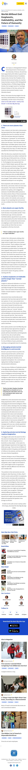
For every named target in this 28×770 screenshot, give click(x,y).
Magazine (3, 10)
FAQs (16, 759)
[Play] (3, 121)
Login (21, 760)
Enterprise (19, 759)
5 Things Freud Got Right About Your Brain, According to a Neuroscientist (13, 699)
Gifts (9, 759)
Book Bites (4, 26)
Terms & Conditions (9, 760)
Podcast (12, 759)
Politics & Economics (17, 738)
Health (16, 668)
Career (10, 738)
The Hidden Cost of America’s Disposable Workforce (11, 734)
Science (16, 26)
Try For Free (20, 3)
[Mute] (21, 121)
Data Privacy (16, 760)
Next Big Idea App (4, 759)
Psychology (11, 702)
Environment (11, 26)
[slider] (24, 121)
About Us (24, 759)
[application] (14, 121)
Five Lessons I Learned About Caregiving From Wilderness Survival (14, 665)
